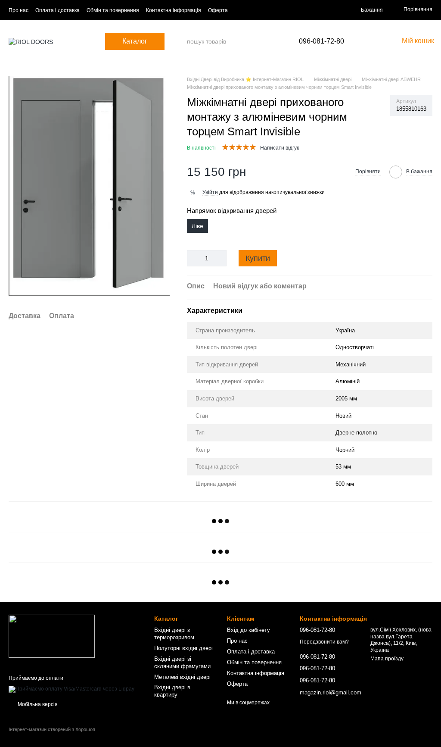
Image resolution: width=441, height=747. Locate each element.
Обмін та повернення (113, 10)
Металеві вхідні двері (182, 677)
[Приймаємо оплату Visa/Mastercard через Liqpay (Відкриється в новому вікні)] (71, 689)
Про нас (18, 10)
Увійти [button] (210, 192)
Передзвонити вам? (324, 642)
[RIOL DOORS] (52, 636)
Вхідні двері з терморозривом (174, 634)
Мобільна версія (37, 704)
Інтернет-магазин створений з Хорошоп (52, 729)
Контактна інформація (173, 10)
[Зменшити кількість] (193, 258)
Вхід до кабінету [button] (248, 630)
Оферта (218, 10)
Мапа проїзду (387, 659)
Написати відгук (279, 148)
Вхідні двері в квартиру (172, 691)
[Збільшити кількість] (220, 258)
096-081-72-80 (321, 41)
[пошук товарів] (180, 41)
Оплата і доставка (57, 10)
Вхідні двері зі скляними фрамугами (182, 662)
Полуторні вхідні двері (183, 648)
